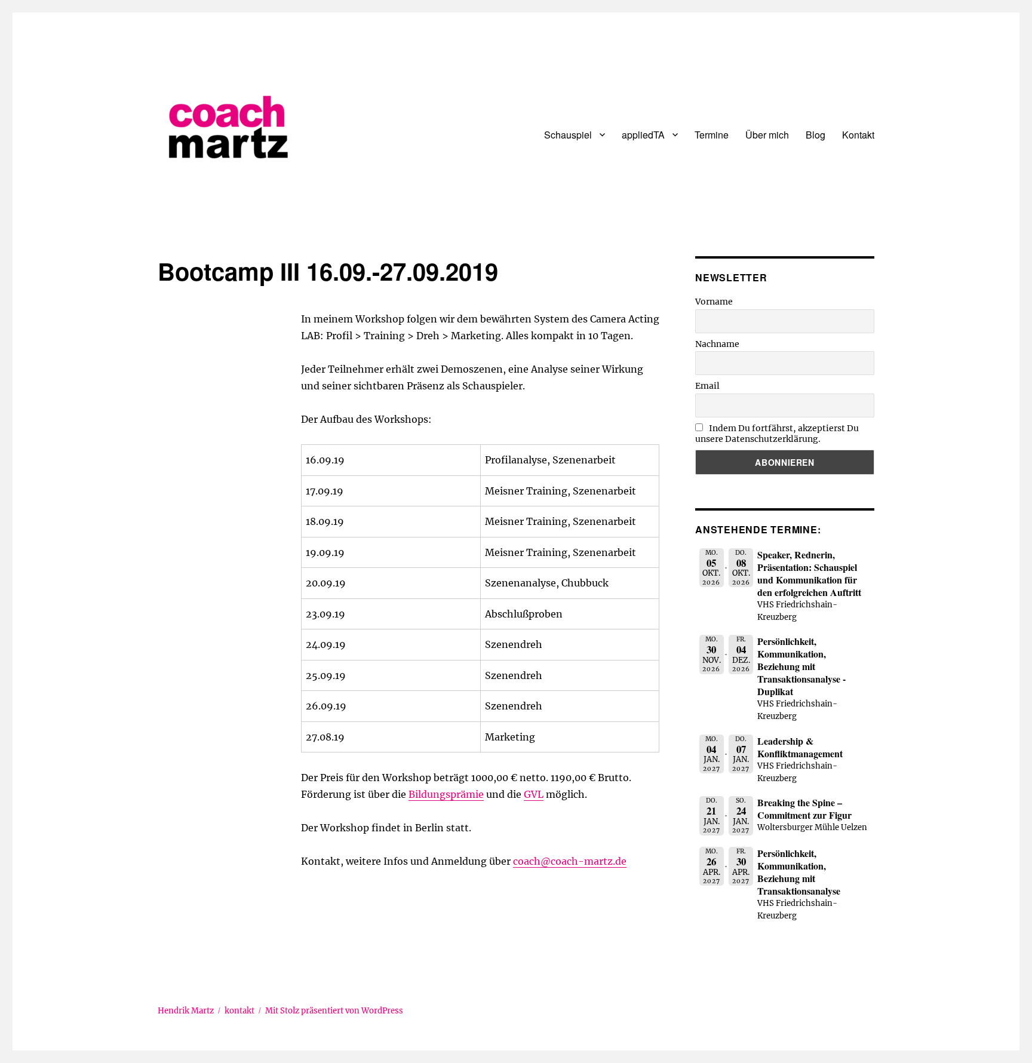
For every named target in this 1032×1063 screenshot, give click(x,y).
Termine (712, 135)
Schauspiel (568, 135)
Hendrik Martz (186, 1011)
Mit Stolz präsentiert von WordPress (334, 1011)
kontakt (239, 1011)
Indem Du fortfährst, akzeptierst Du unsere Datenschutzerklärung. (777, 433)
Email (707, 385)
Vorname (714, 301)
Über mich (767, 135)
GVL (533, 794)
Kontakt (858, 135)
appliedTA (643, 135)
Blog (815, 135)
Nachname (717, 344)
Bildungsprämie (446, 794)
